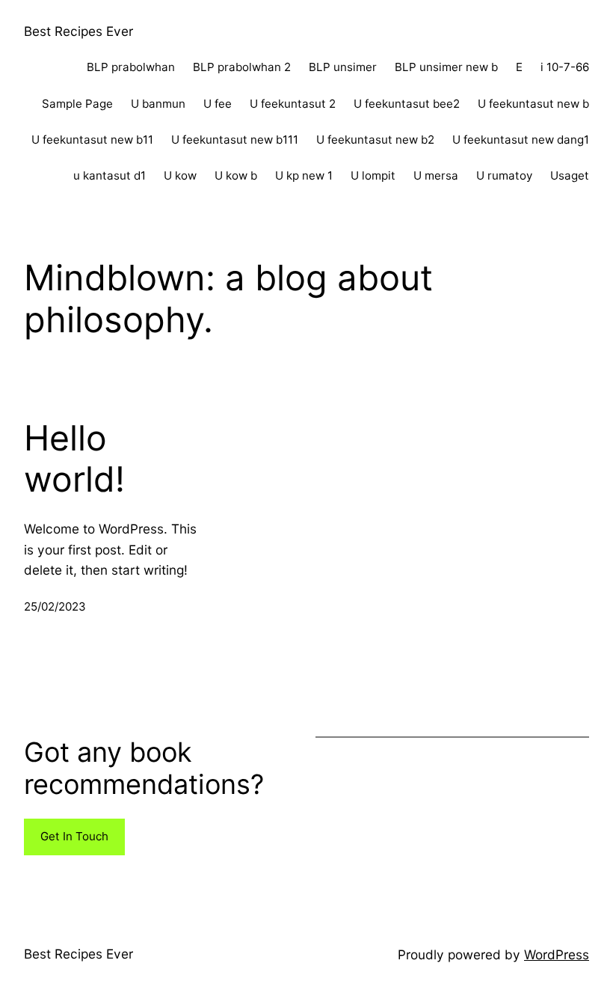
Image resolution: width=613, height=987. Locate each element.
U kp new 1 (304, 175)
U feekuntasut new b (533, 104)
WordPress (556, 954)
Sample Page (77, 104)
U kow (180, 175)
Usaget (569, 175)
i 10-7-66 (564, 67)
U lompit (373, 175)
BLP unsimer (343, 67)
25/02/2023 (55, 606)
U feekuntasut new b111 (234, 139)
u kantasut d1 (109, 175)
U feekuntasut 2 (293, 104)
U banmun (158, 104)
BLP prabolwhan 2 (242, 67)
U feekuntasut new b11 (92, 139)
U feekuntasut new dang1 (520, 139)
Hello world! (74, 459)
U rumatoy (504, 175)
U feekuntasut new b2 (375, 139)
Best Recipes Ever (78, 31)
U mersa (435, 175)
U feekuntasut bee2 (407, 104)
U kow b (236, 175)
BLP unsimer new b (446, 67)
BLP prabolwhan (131, 67)
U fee (217, 104)
